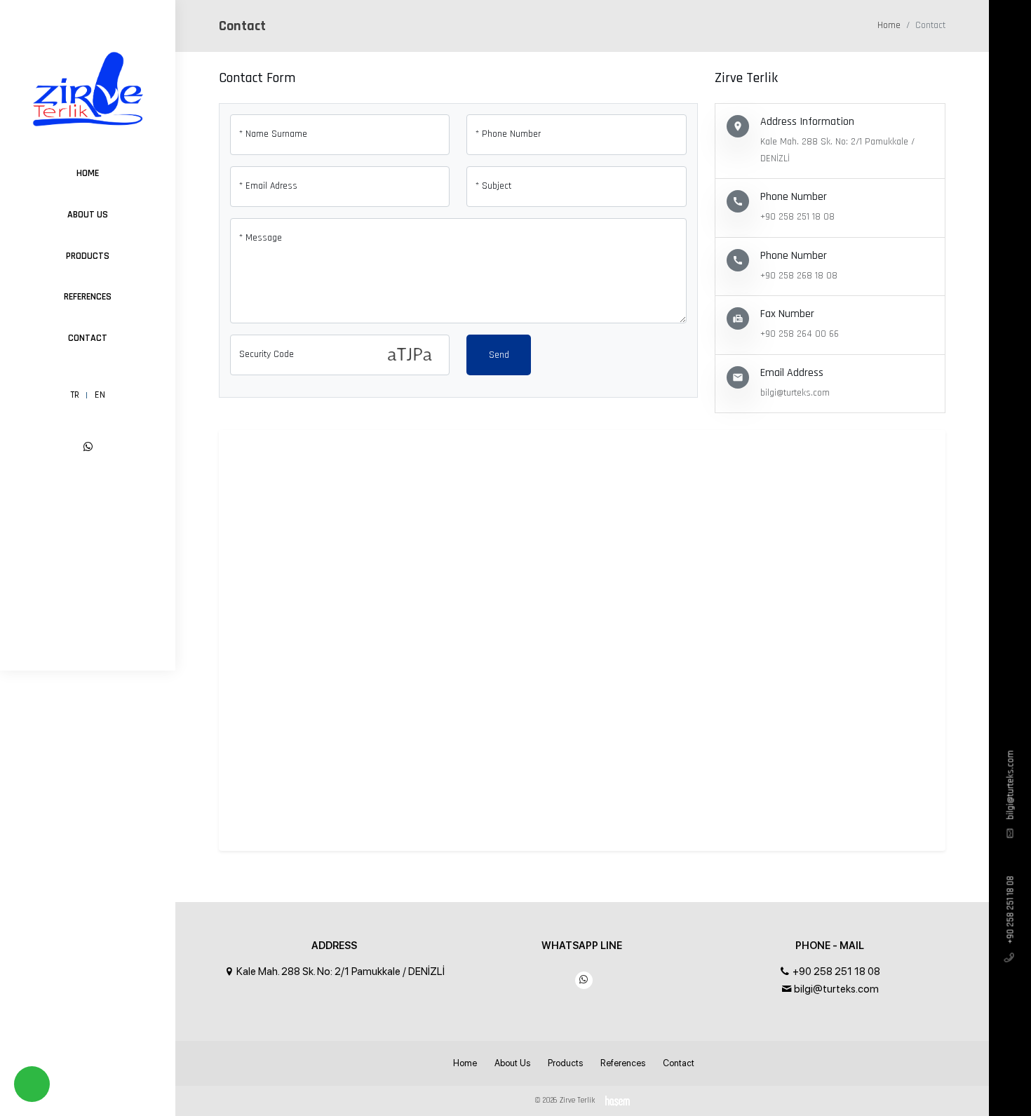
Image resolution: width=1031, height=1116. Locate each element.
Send (499, 355)
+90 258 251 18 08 (1010, 910)
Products (87, 256)
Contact (87, 338)
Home (87, 173)
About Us (87, 214)
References (88, 296)
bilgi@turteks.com (1010, 785)
